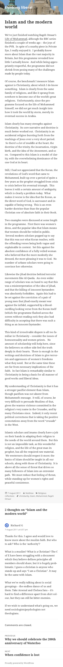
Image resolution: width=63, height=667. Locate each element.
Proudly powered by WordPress (19, 663)
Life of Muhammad (16, 38)
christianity (24, 496)
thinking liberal (18, 7)
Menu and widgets (55, 10)
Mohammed (41, 496)
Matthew (29, 493)
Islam (32, 496)
